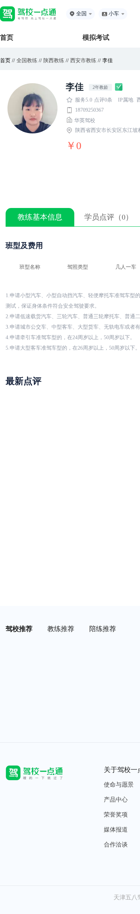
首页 (6, 37)
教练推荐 (60, 629)
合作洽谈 (116, 844)
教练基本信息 (40, 217)
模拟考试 (96, 37)
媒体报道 (116, 829)
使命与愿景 (119, 784)
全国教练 (26, 60)
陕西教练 (53, 60)
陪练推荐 (102, 629)
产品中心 (116, 799)
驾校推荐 (19, 629)
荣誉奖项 (116, 814)
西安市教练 (83, 60)
